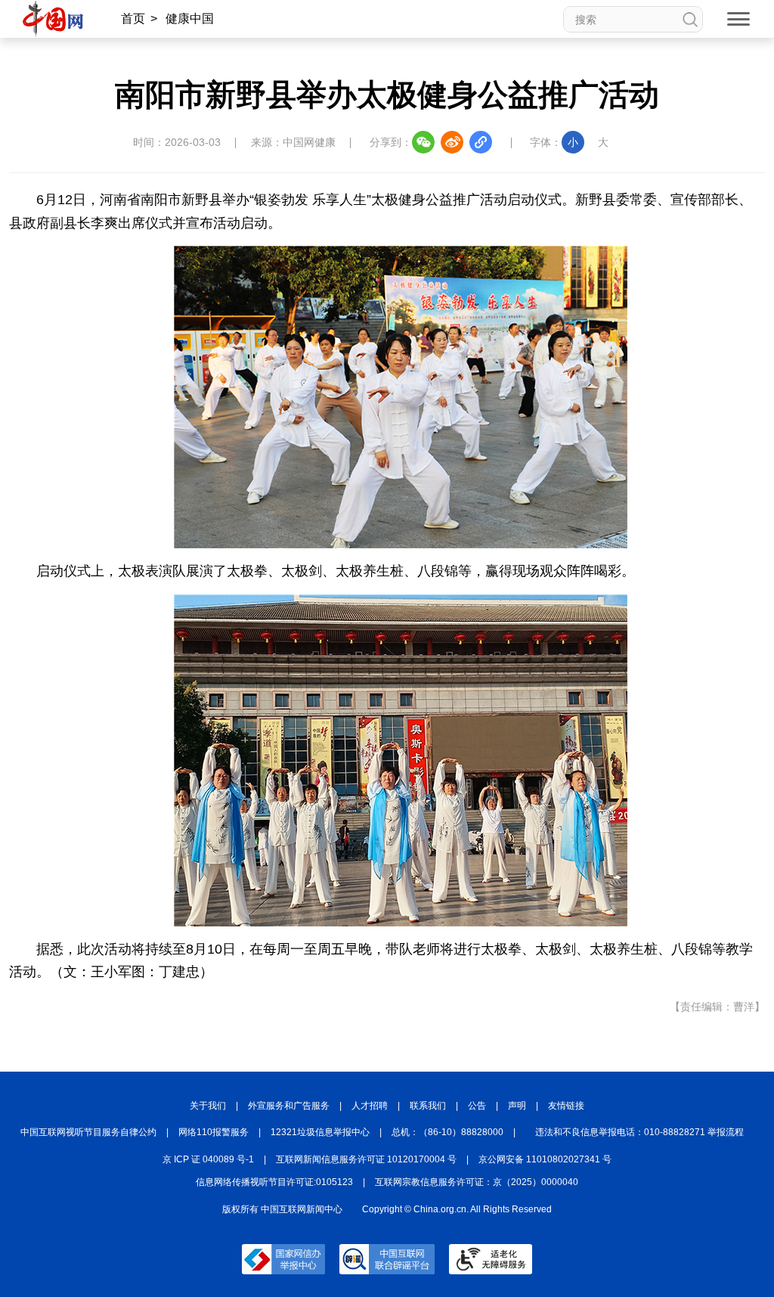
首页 (133, 18)
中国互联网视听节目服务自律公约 (88, 1132)
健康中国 (190, 18)
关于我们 (208, 1105)
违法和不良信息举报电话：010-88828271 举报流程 (639, 1132)
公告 (477, 1105)
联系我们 (428, 1105)
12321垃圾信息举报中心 (320, 1132)
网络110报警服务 (213, 1132)
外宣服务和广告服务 (289, 1105)
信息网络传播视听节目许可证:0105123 (274, 1182)
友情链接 (566, 1105)
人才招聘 (369, 1105)
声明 (517, 1105)
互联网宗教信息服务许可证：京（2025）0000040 (476, 1182)
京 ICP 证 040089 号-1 (208, 1159)
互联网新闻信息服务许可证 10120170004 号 (366, 1159)
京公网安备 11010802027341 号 (544, 1159)
